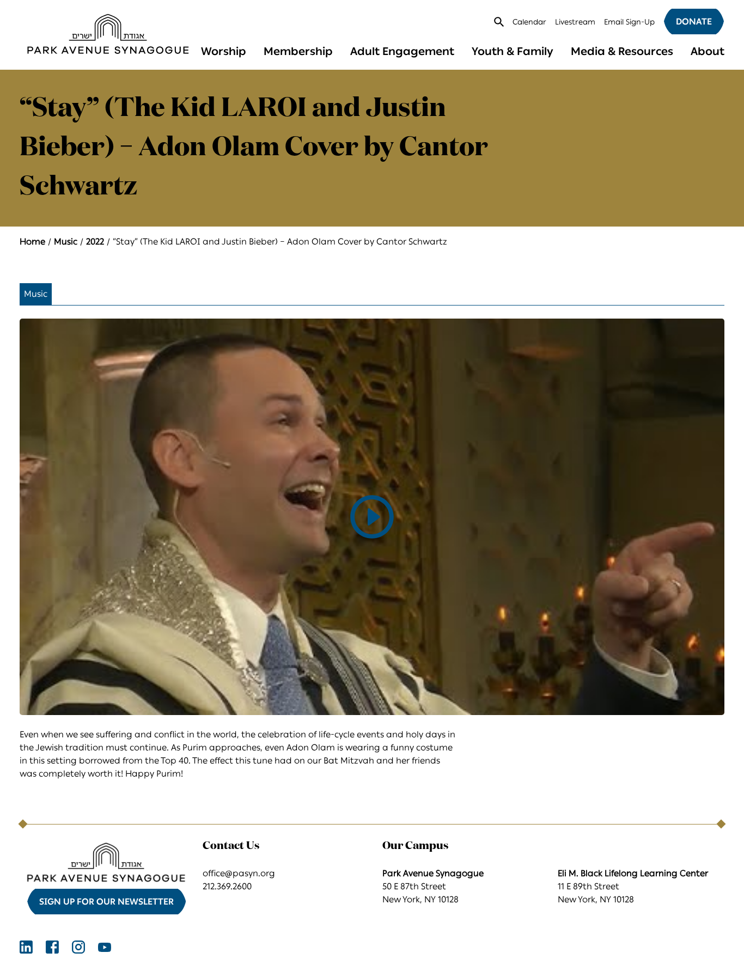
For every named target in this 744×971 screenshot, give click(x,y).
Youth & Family (512, 51)
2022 (95, 241)
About (707, 51)
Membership (298, 51)
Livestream (575, 22)
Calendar (529, 22)
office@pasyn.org (239, 873)
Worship (223, 51)
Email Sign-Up (629, 22)
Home (32, 241)
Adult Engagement (402, 51)
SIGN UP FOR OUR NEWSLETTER (106, 901)
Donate (694, 21)
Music (65, 241)
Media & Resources (622, 51)
